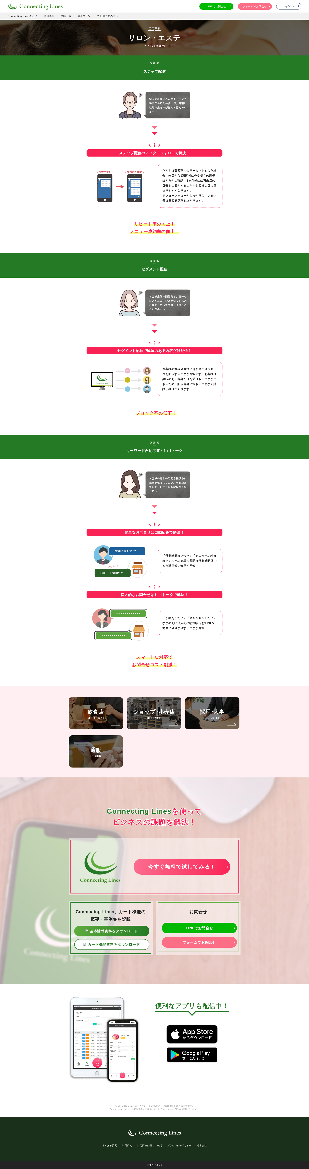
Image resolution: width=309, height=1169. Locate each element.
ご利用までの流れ (107, 16)
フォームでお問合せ (255, 6)
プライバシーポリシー (179, 1145)
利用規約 (127, 1145)
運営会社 (202, 1145)
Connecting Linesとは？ (23, 16)
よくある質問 (109, 1145)
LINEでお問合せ (216, 6)
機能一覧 (66, 16)
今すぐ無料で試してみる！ (182, 867)
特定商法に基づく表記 (149, 1145)
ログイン (288, 6)
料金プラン (84, 16)
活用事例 (49, 16)
